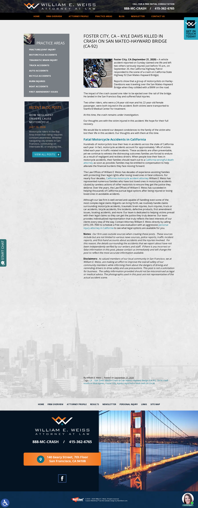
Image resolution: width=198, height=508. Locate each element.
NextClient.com (122, 500)
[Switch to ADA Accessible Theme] (5, 503)
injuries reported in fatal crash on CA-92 (136, 383)
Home (36, 16)
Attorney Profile (79, 16)
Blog (121, 16)
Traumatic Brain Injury (43, 60)
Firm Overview (54, 16)
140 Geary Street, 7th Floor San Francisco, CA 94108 (67, 459)
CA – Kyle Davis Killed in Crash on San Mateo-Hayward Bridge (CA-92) (122, 380)
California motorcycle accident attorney (127, 178)
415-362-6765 (164, 8)
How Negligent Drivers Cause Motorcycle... (41, 118)
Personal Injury (129, 404)
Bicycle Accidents (40, 75)
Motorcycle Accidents (43, 54)
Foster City (110, 383)
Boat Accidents (38, 86)
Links (144, 404)
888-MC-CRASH (135, 8)
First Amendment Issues (43, 91)
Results (94, 404)
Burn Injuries (37, 81)
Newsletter (138, 16)
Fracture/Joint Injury (42, 49)
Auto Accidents (38, 70)
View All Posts (45, 154)
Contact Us (158, 16)
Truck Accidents (39, 65)
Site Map (155, 404)
